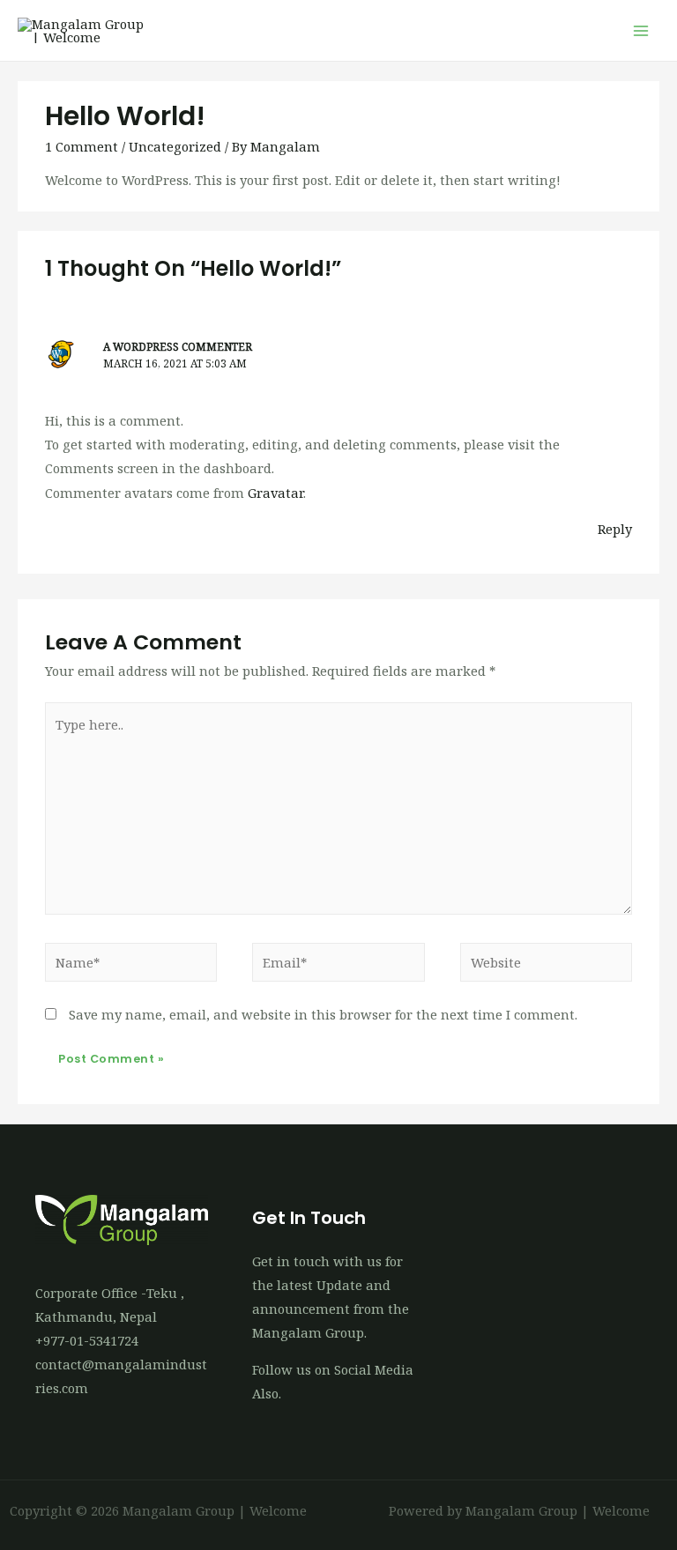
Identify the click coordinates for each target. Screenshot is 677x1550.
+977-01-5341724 (86, 1340)
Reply (615, 529)
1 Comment (81, 146)
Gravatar (275, 492)
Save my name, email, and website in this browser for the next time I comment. (323, 1014)
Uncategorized (175, 146)
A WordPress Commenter (177, 346)
